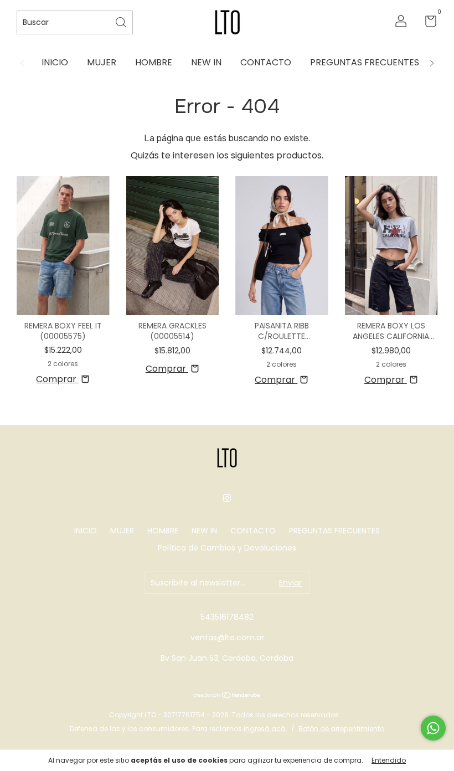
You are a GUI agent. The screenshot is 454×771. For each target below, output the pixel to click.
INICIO (55, 62)
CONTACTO (265, 62)
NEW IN (206, 62)
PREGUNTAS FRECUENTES (364, 62)
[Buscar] (122, 21)
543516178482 (227, 617)
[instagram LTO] (227, 498)
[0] (426, 23)
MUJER (101, 62)
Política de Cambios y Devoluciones (227, 547)
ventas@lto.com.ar (227, 637)
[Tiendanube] (227, 696)
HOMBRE (153, 62)
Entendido (389, 760)
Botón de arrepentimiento (341, 728)
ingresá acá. (265, 728)
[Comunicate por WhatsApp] (433, 728)
